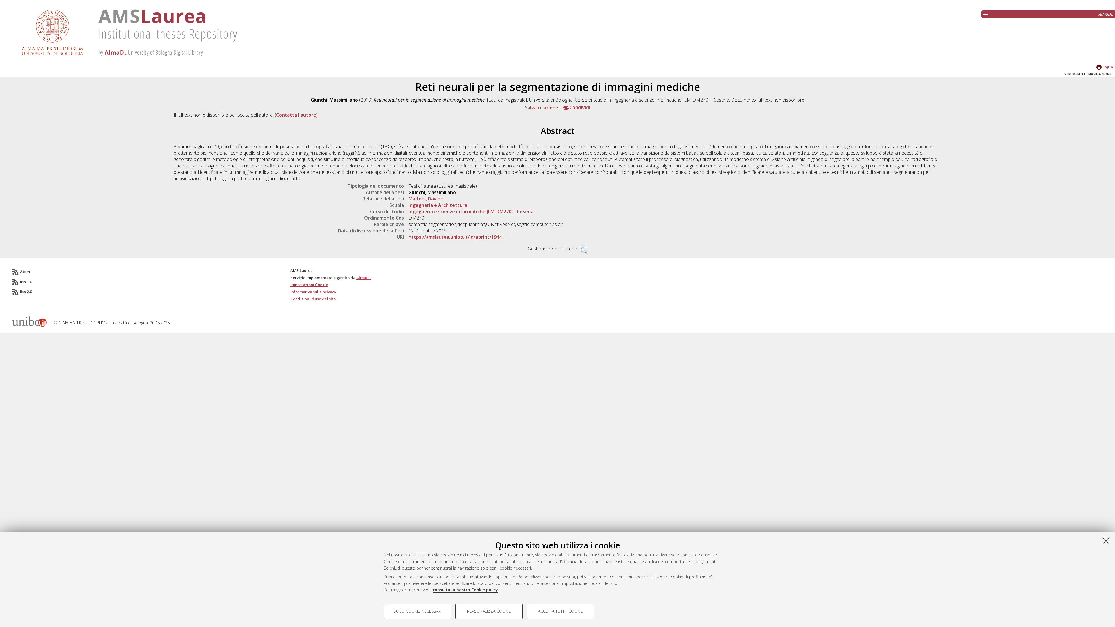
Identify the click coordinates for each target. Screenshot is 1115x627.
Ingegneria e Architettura (438, 205)
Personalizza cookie (489, 611)
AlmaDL (1106, 14)
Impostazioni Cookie (309, 284)
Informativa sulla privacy (313, 291)
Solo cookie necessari (418, 611)
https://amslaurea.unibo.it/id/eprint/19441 (456, 237)
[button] (584, 249)
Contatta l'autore (296, 115)
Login (1107, 67)
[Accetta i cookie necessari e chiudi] (1106, 540)
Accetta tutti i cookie (560, 611)
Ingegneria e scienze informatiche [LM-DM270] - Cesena (471, 211)
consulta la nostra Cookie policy (465, 589)
